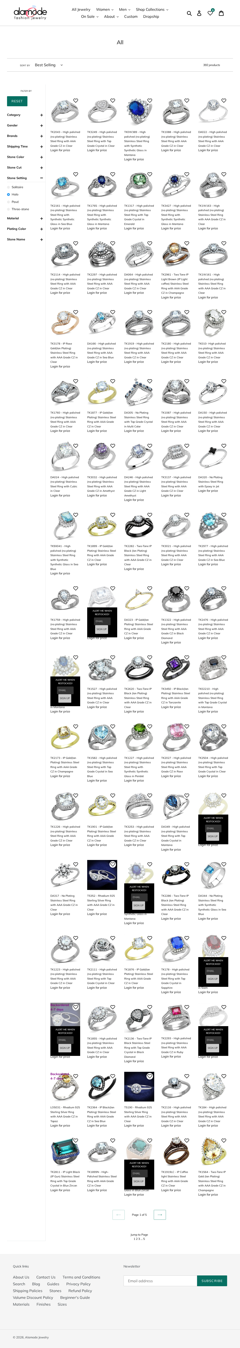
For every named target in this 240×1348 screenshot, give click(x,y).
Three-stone (20, 209)
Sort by (25, 65)
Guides (53, 1284)
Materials (21, 1304)
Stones (55, 1290)
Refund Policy (80, 1290)
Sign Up (102, 629)
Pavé (15, 202)
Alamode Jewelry (37, 1337)
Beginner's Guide (75, 1297)
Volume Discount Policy (33, 1297)
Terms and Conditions (81, 1277)
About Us (21, 1277)
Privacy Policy (78, 1284)
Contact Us (46, 1277)
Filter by (26, 90)
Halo (15, 194)
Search (19, 1284)
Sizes (62, 1304)
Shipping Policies (27, 1290)
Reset (17, 101)
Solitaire (17, 187)
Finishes (44, 1304)
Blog (36, 1284)
